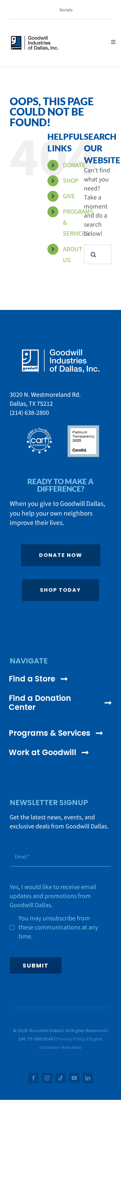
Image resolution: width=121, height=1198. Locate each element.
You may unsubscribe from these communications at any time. (58, 927)
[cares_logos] (60, 427)
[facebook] (33, 1078)
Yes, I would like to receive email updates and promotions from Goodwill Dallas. (53, 896)
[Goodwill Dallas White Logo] (60, 351)
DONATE (74, 165)
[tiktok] (60, 1078)
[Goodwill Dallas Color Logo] (34, 38)
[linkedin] (88, 1078)
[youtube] (74, 1078)
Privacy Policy (71, 1039)
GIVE (69, 196)
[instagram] (47, 1078)
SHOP (70, 180)
